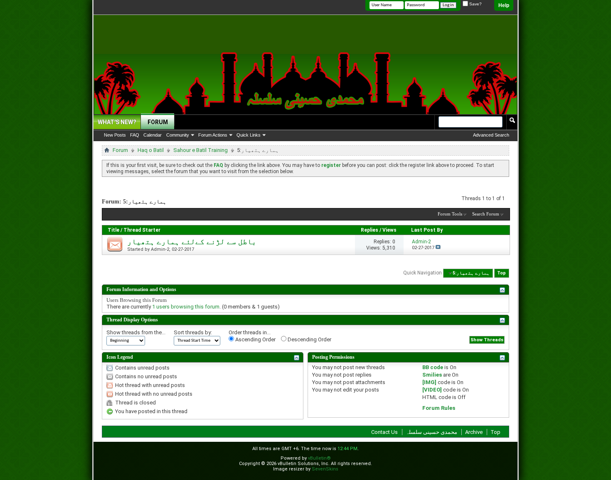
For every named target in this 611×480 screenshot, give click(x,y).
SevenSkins (325, 469)
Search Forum (485, 213)
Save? (475, 4)
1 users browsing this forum (185, 307)
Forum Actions (212, 134)
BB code (432, 367)
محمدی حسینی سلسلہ (431, 432)
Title (113, 230)
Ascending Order (255, 339)
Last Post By (427, 230)
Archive (474, 432)
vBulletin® (319, 458)
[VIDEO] (432, 390)
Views (389, 230)
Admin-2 (160, 249)
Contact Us (384, 432)
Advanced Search (491, 134)
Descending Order (308, 339)
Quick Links (249, 134)
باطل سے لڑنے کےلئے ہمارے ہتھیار (191, 242)
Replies (369, 230)
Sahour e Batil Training (200, 150)
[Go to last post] (438, 247)
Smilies (432, 375)
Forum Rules (438, 408)
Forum (158, 122)
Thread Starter (141, 230)
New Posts (115, 134)
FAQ (134, 134)
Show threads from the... (135, 332)
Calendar (152, 134)
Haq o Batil (151, 150)
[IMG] (429, 382)
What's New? (117, 122)
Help (503, 5)
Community (177, 134)
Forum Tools (450, 213)
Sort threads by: (193, 332)
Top (501, 273)
